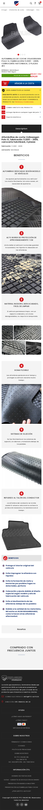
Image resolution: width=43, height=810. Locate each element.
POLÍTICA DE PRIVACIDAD (21, 749)
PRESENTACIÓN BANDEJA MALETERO (21, 784)
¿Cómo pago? (21, 720)
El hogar (4, 10)
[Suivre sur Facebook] (17, 804)
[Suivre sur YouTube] (26, 804)
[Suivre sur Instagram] (22, 804)
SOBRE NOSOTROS (21, 753)
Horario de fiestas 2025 (21, 776)
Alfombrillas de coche (16, 10)
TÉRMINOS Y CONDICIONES (21, 742)
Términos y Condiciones (24, 102)
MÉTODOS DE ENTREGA (21, 728)
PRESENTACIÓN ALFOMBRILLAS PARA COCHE (21, 787)
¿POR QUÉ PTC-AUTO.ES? (21, 791)
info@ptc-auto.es (31, 697)
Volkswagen (30, 10)
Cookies (21, 746)
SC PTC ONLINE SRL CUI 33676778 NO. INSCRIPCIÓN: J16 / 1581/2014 (21, 759)
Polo (37, 10)
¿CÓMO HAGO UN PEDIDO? (21, 717)
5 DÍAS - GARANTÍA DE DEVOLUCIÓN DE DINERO (21, 780)
